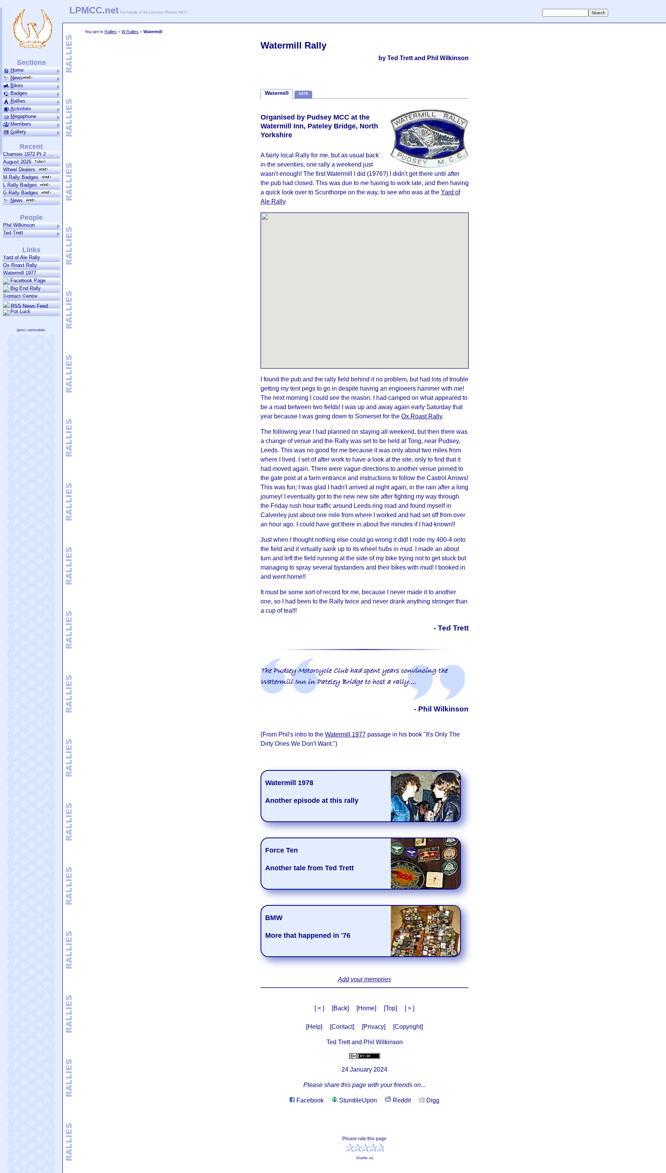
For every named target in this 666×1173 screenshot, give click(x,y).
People (31, 217)
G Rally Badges (22, 193)
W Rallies (130, 31)
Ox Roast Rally (421, 416)
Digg (432, 1100)
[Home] (366, 1008)
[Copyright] (408, 1026)
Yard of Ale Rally (21, 257)
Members (20, 124)
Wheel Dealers (21, 169)
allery (18, 132)
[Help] (314, 1026)
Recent (31, 146)
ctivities (20, 108)
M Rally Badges (22, 177)
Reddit (401, 1100)
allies (17, 101)
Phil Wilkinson (19, 225)
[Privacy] (373, 1026)
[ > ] (409, 1008)
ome (17, 70)
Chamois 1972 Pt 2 (26, 154)
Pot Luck (20, 311)
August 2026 (18, 162)
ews (16, 78)
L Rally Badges (21, 185)
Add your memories (364, 979)
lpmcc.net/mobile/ (31, 330)
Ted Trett (13, 233)
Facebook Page (27, 280)
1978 (303, 93)
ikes (16, 85)
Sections (31, 62)
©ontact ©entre (20, 296)
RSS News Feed (28, 305)
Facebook (309, 1100)
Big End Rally (25, 288)
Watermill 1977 (345, 734)
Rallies (110, 31)
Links (31, 250)
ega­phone (23, 116)
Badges (18, 93)
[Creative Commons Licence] (364, 1055)
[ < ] (319, 1008)
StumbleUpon (357, 1100)
